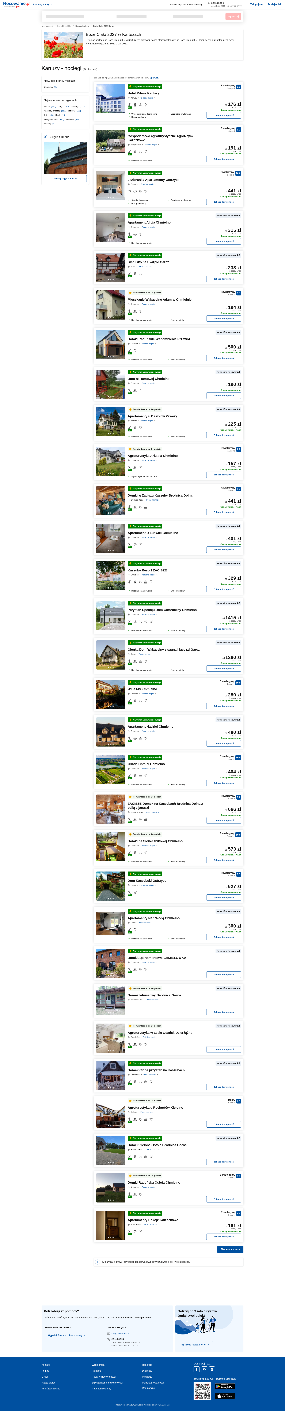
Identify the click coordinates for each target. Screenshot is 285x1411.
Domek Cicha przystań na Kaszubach (156, 1070)
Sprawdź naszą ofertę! (193, 1344)
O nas (45, 1376)
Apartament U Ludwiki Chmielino (153, 533)
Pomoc (45, 1371)
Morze (47, 106)
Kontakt (46, 1365)
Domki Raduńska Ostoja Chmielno (154, 1182)
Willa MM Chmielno (142, 689)
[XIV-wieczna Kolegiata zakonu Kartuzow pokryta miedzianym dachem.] (82, 158)
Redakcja (147, 1365)
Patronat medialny (101, 1388)
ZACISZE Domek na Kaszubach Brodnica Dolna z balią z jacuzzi (165, 806)
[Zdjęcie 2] (113, 110)
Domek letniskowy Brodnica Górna (154, 995)
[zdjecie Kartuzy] (65, 157)
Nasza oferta (48, 1382)
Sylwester (139, 1405)
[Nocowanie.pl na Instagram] (212, 1369)
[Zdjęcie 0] (108, 110)
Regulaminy (148, 1388)
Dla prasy (147, 1371)
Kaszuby (75, 106)
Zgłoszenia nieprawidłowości (107, 1382)
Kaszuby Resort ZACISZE (147, 570)
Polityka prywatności (153, 1382)
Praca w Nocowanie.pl (104, 1376)
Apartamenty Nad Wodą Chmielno (154, 918)
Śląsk (58, 115)
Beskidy (48, 123)
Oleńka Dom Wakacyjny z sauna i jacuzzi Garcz (164, 649)
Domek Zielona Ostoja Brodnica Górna (157, 1145)
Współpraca (98, 1365)
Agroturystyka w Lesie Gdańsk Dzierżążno (160, 1033)
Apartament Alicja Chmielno (149, 222)
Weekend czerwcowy (152, 1405)
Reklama (96, 1371)
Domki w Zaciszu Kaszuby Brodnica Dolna (160, 495)
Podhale (70, 119)
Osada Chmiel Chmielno (146, 764)
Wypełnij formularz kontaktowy (65, 1335)
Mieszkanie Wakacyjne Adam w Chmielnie (159, 299)
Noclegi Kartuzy (82, 26)
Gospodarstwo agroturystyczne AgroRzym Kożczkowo (160, 138)
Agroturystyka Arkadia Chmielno (153, 456)
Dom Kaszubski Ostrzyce (147, 881)
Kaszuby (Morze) (52, 111)
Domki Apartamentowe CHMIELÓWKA (157, 958)
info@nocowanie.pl (120, 1333)
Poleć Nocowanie (51, 1388)
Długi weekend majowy (124, 1405)
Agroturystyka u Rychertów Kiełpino (155, 1107)
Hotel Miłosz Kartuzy (143, 93)
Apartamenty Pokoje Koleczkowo (153, 1220)
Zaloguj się (256, 4)
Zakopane (166, 1405)
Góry (60, 106)
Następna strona (230, 1249)
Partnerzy (147, 1376)
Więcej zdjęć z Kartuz (65, 178)
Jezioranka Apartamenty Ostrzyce (153, 180)
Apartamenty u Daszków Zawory (152, 416)
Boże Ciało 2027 (64, 26)
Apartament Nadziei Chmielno (150, 726)
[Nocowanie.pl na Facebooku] (197, 1369)
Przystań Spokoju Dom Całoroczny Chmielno (162, 610)
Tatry (46, 115)
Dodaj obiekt (275, 4)
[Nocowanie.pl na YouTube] (204, 1369)
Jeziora (71, 111)
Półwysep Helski (52, 119)
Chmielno (48, 87)
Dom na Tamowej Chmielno (149, 379)
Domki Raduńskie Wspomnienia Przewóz (159, 339)
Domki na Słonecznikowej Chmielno (155, 841)
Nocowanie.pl (47, 26)
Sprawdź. (154, 78)
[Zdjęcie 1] (110, 110)
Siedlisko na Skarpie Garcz (148, 262)
